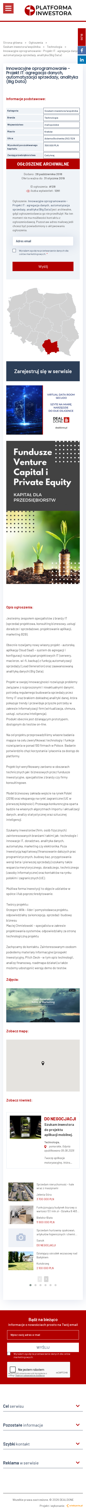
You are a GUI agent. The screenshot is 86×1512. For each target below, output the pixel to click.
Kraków (48, 131)
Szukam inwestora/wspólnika (61, 110)
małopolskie (51, 124)
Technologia (51, 117)
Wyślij (43, 266)
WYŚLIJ (43, 1347)
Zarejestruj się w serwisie (43, 371)
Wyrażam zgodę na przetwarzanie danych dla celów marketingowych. (43, 252)
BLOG (81, 37)
